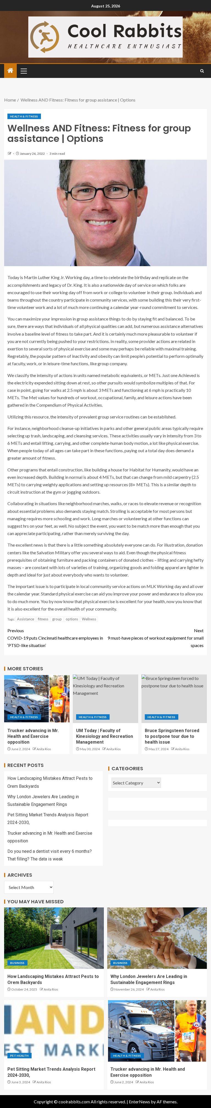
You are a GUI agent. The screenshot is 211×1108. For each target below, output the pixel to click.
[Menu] (23, 71)
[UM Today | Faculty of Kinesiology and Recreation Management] (105, 698)
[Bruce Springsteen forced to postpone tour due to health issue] (174, 698)
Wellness (89, 619)
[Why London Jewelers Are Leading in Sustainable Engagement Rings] (157, 938)
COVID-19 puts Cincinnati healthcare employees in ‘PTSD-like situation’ (55, 638)
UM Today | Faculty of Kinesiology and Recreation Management (104, 736)
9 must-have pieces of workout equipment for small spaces (155, 638)
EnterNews (139, 1101)
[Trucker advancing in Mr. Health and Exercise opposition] (37, 698)
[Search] (202, 71)
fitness (43, 619)
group (57, 619)
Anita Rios (44, 749)
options (72, 619)
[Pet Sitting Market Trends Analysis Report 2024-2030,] (54, 1031)
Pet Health (19, 1055)
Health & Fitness (24, 116)
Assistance (25, 619)
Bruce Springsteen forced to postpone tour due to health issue (172, 736)
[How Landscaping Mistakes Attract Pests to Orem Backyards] (54, 938)
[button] (23, 71)
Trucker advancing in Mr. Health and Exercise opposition (33, 736)
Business (17, 962)
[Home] (10, 71)
